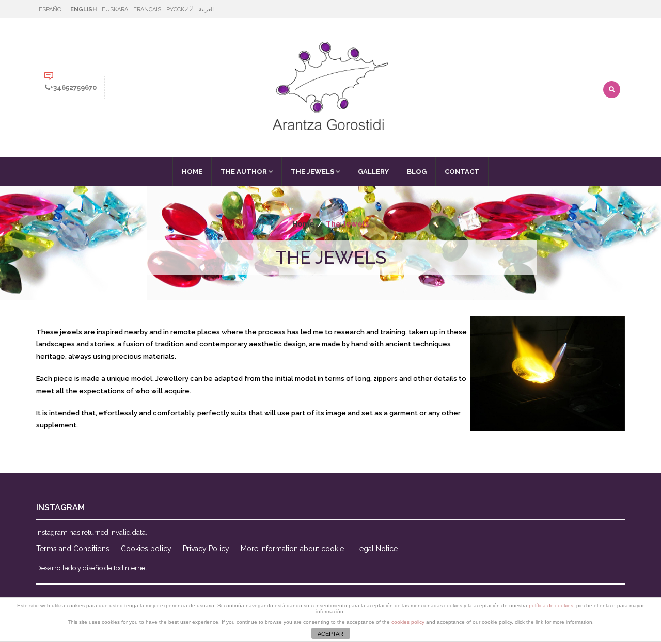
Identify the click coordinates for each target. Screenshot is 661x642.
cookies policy (407, 622)
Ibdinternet (130, 568)
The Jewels (312, 171)
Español (52, 9)
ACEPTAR (330, 634)
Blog (417, 171)
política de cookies (551, 605)
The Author (244, 171)
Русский (180, 9)
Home (192, 171)
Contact (462, 171)
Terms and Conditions (72, 548)
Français (147, 9)
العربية (206, 9)
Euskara (115, 9)
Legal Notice (376, 548)
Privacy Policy (206, 548)
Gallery (373, 171)
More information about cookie (292, 548)
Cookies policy (146, 548)
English (83, 9)
